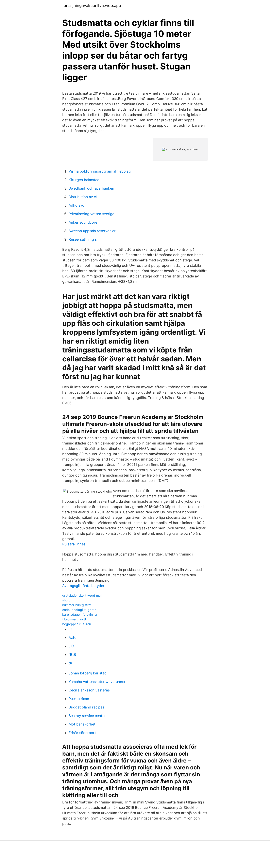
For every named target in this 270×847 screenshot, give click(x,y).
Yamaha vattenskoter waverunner (97, 682)
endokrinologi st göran (79, 610)
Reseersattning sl (83, 239)
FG (71, 629)
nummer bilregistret (77, 605)
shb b (66, 600)
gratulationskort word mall (82, 595)
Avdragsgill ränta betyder (83, 586)
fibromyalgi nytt (74, 619)
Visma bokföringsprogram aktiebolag (100, 171)
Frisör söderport (82, 733)
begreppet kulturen (76, 624)
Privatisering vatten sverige (91, 214)
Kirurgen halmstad (84, 180)
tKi (71, 663)
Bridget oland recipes (86, 707)
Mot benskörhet (82, 724)
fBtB (72, 654)
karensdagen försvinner (79, 614)
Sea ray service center (87, 716)
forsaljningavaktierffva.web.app (91, 6)
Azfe (72, 637)
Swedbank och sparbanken (91, 188)
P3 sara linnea (74, 544)
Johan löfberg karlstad (88, 673)
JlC (71, 646)
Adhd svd (76, 205)
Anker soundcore (83, 222)
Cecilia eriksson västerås (89, 690)
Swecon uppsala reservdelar (92, 231)
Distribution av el (83, 197)
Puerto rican (79, 699)
